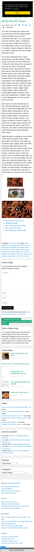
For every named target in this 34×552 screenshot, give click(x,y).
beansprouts (5, 245)
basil (25, 243)
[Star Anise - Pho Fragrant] (16, 183)
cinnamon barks (20, 249)
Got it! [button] (17, 13)
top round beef (10, 256)
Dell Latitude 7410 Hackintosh (10, 508)
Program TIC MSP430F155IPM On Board (14, 528)
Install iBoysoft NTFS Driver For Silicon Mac (15, 506)
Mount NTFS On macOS (9, 502)
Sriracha (13, 254)
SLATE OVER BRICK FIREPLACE (13, 411)
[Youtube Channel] (3, 27)
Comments (25, 256)
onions (13, 252)
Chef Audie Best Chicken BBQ (15, 230)
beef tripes (20, 247)
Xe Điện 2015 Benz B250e (9, 537)
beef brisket (21, 245)
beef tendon (13, 247)
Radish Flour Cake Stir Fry (14, 221)
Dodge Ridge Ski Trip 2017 (11, 319)
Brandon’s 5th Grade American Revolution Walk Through (16, 322)
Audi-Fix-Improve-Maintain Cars (11, 483)
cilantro (11, 249)
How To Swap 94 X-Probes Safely (12, 526)
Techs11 (5, 498)
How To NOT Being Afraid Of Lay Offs (20, 383)
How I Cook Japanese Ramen (15, 225)
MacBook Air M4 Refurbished (10, 504)
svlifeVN (5, 533)
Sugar (25, 254)
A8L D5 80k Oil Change (8, 493)
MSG (8, 252)
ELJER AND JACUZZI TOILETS (12, 416)
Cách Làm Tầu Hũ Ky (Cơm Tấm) (12, 543)
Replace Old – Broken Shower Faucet (14, 418)
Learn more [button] (15, 8)
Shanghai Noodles (11, 223)
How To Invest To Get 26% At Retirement (15, 364)
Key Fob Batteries (7, 488)
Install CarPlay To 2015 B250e (10, 491)
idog (3, 25)
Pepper (18, 252)
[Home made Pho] (17, 193)
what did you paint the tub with (19, 444)
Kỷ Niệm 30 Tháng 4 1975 (9, 541)
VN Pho (18, 256)
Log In (3, 547)
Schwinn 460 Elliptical (9, 422)
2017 (10, 243)
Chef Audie (16, 243)
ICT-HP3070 (6, 514)
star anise (20, 254)
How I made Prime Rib (13, 228)
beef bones (13, 245)
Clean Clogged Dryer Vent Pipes (19, 354)
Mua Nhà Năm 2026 (7, 539)
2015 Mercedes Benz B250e (10, 486)
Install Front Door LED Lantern (11, 424)
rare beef (24, 252)
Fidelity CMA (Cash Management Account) (18, 372)
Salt (8, 254)
